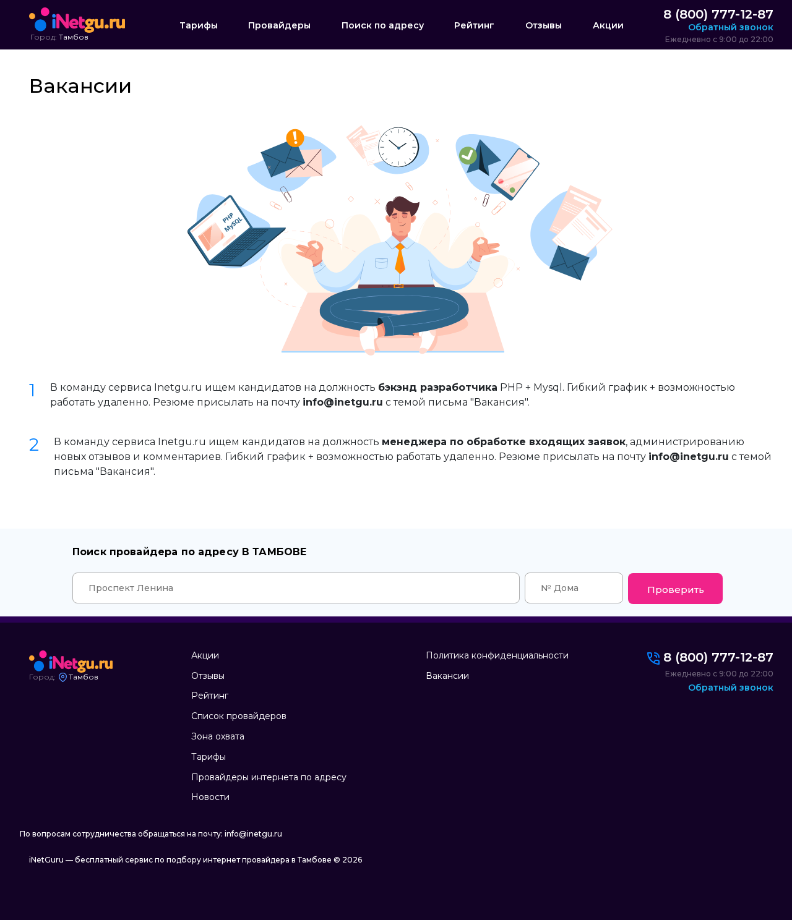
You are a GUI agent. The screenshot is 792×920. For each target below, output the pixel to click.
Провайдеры (279, 25)
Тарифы (198, 25)
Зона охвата (217, 736)
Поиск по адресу (383, 25)
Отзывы (543, 25)
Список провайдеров (238, 716)
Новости (210, 797)
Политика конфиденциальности (497, 655)
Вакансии (447, 675)
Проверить (675, 589)
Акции (608, 25)
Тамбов (73, 37)
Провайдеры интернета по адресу (268, 777)
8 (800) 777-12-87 (718, 14)
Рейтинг (474, 25)
